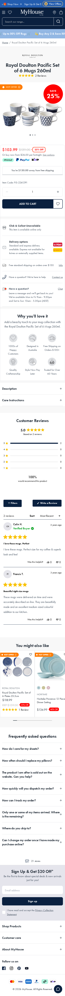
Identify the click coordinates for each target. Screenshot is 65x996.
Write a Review (51, 504)
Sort (32, 515)
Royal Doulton (11, 688)
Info (61, 265)
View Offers (53, 3)
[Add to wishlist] (30, 654)
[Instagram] (11, 968)
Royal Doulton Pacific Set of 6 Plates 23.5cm (16, 694)
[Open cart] (61, 12)
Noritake (42, 694)
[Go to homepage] (32, 12)
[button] (58, 204)
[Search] (58, 21)
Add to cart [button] (27, 203)
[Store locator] (54, 12)
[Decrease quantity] (15, 191)
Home (5, 42)
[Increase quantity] (50, 191)
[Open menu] (3, 12)
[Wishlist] (10, 12)
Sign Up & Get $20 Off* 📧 (33, 4)
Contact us (57, 277)
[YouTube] (26, 968)
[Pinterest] (19, 968)
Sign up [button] (32, 901)
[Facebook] (4, 968)
